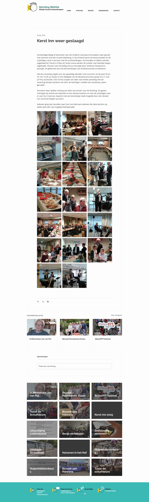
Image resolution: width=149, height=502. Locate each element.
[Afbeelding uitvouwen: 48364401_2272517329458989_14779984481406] (74, 250)
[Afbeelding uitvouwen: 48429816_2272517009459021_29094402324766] (74, 275)
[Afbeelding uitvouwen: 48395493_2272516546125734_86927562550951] (49, 174)
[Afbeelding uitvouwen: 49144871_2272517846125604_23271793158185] (74, 123)
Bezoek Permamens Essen (73, 339)
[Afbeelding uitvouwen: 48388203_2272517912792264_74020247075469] (49, 225)
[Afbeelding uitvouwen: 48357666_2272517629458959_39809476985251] (100, 250)
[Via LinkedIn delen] (48, 302)
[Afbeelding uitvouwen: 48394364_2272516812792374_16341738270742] (74, 174)
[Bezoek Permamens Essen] (74, 327)
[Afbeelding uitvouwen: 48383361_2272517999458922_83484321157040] (74, 225)
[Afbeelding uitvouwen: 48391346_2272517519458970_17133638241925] (74, 199)
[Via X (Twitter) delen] (43, 302)
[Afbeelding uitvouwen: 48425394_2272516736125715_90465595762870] (49, 149)
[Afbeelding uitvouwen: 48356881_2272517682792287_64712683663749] (49, 250)
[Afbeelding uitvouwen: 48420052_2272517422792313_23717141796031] (74, 149)
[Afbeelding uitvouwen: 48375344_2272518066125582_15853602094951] (49, 275)
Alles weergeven (116, 315)
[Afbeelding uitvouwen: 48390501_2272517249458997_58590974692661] (100, 199)
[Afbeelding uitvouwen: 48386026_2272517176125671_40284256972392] (100, 225)
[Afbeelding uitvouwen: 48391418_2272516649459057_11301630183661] (49, 199)
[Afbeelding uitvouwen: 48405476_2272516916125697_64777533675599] (100, 149)
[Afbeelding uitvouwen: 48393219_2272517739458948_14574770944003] (100, 174)
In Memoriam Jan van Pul (40, 339)
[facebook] (85, 494)
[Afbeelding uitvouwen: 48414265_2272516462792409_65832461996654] (49, 123)
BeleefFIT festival (103, 339)
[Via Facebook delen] (38, 302)
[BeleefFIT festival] (107, 327)
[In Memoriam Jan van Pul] (41, 327)
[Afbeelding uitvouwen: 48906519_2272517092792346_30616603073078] (100, 123)
